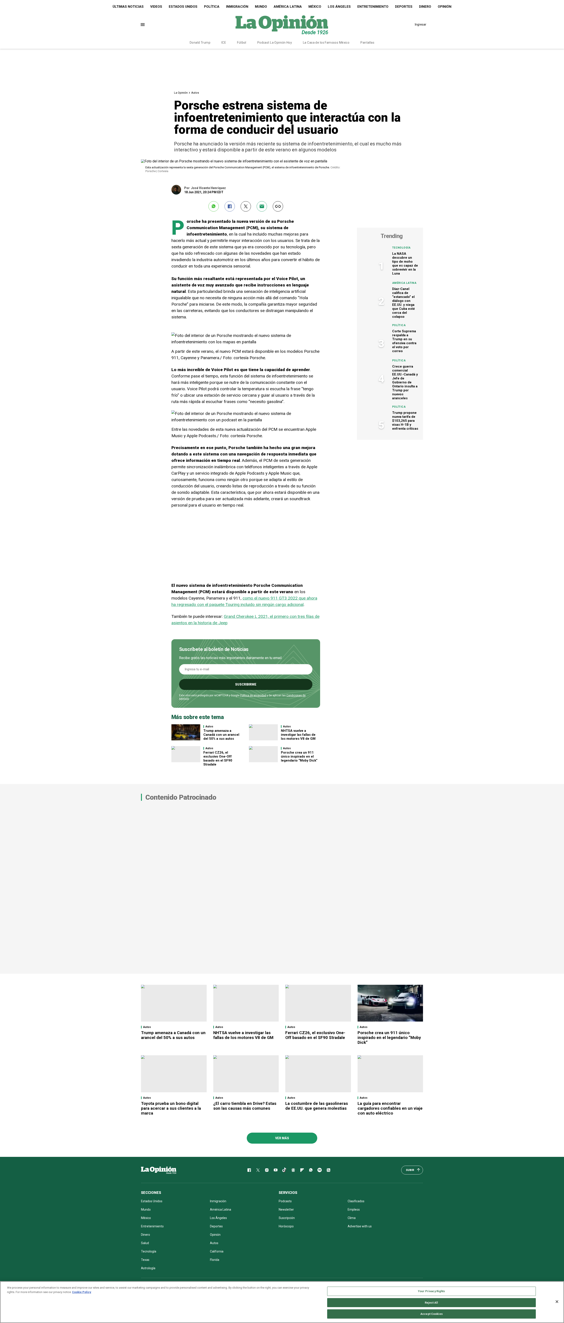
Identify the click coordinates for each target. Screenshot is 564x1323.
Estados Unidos (183, 7)
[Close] (557, 1301)
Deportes (403, 7)
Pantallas (367, 42)
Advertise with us (360, 1226)
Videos (156, 7)
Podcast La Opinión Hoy (274, 42)
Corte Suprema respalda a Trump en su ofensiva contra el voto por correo (404, 341)
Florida (214, 1260)
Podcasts (285, 1201)
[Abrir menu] (143, 25)
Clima (352, 1218)
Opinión (444, 7)
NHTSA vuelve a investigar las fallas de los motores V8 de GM (298, 735)
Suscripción (287, 1218)
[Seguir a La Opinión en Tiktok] (284, 1170)
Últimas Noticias (128, 7)
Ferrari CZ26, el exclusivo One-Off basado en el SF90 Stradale (217, 758)
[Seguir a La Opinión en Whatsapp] (310, 1170)
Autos (195, 92)
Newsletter (286, 1209)
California (216, 1251)
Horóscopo (286, 1226)
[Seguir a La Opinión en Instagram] (266, 1170)
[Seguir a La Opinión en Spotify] (319, 1170)
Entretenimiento (372, 7)
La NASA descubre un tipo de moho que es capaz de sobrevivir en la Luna (405, 263)
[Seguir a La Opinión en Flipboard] (302, 1170)
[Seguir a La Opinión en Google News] (293, 1170)
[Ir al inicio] (158, 1170)
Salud (145, 1243)
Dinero (425, 7)
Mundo (261, 7)
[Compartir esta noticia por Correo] (262, 206)
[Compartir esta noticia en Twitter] (246, 206)
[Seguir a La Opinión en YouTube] (275, 1170)
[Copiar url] (278, 206)
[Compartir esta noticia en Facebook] (229, 206)
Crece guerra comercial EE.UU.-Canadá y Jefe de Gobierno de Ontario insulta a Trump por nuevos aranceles (405, 382)
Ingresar (420, 24)
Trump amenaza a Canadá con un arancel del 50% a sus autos (221, 735)
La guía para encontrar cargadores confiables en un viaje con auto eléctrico (390, 1108)
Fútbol (241, 42)
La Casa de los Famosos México (326, 42)
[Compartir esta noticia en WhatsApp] (213, 206)
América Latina (288, 7)
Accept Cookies (431, 1314)
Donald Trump (200, 42)
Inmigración (237, 7)
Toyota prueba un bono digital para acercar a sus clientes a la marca (171, 1108)
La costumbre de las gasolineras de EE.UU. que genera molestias (316, 1106)
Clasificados (356, 1201)
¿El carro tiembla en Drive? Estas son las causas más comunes (244, 1106)
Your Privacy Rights (431, 1291)
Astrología (148, 1268)
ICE (223, 42)
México (314, 7)
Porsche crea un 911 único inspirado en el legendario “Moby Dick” (299, 756)
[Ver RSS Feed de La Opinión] (328, 1170)
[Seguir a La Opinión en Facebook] (249, 1170)
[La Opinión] (282, 24)
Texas (145, 1260)
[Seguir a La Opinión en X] (258, 1170)
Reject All (431, 1302)
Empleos (354, 1209)
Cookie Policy (81, 1292)
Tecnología (401, 247)
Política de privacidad (253, 695)
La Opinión (181, 92)
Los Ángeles (339, 7)
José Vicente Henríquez (208, 188)
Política (211, 7)
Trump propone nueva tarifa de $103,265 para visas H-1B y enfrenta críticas (405, 421)
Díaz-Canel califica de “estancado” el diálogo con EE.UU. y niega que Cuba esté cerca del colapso (403, 303)
